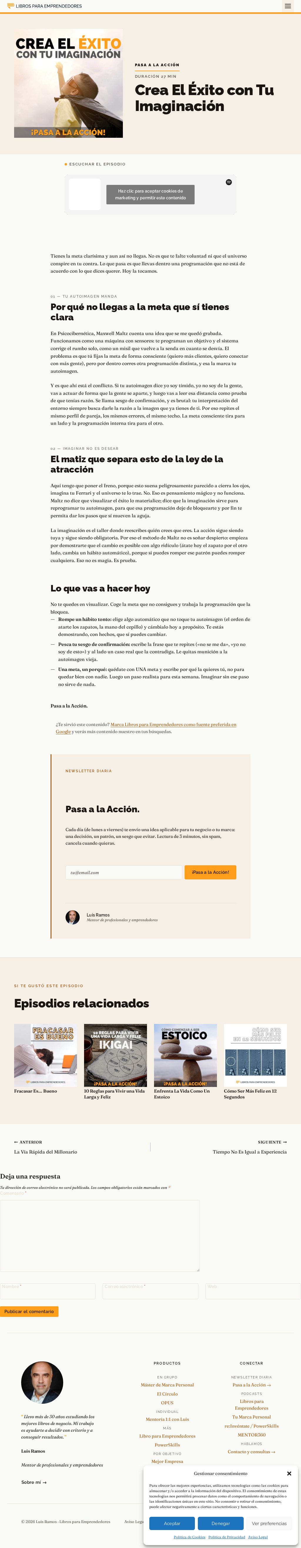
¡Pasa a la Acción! (210, 872)
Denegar (221, 1523)
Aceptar (172, 1523)
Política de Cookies (189, 1537)
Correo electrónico (125, 1286)
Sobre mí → (34, 1482)
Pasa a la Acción (157, 65)
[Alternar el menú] (288, 6)
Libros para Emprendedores (251, 1404)
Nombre (11, 1286)
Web (212, 1286)
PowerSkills (167, 1445)
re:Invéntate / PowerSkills (252, 1426)
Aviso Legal (258, 1537)
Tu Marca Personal (251, 1417)
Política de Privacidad (226, 1537)
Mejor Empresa (167, 1461)
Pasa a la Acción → (252, 1385)
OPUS (167, 1403)
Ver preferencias (269, 1523)
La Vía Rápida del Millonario (45, 1147)
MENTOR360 (252, 1435)
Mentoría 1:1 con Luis (167, 1419)
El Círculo (167, 1394)
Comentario (13, 1193)
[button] (289, 1473)
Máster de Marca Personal (167, 1385)
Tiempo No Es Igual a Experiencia (250, 1147)
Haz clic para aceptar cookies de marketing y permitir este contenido (150, 194)
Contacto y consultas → (251, 1451)
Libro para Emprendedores (167, 1436)
